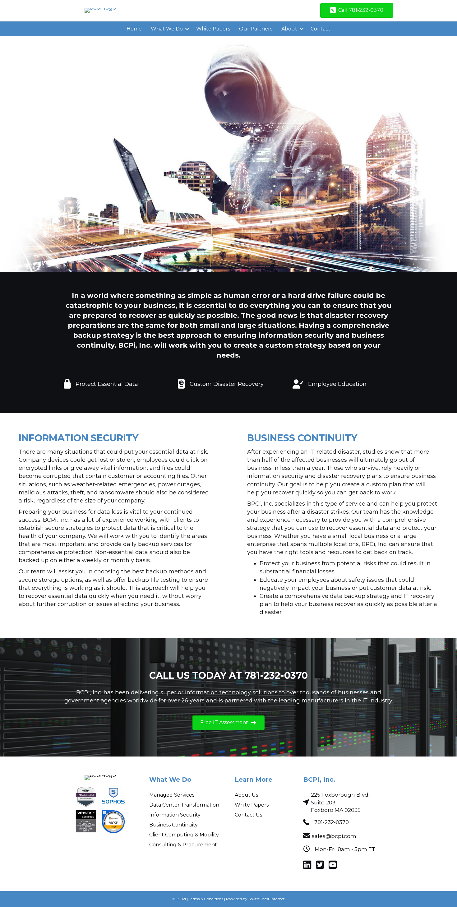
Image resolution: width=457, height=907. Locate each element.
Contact (320, 29)
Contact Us (248, 815)
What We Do (167, 29)
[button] (187, 29)
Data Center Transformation (184, 805)
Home (134, 29)
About (289, 29)
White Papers (213, 29)
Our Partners (255, 29)
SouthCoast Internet (266, 898)
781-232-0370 (331, 822)
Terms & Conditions (206, 898)
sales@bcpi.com (334, 836)
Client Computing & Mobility (184, 835)
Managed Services (171, 795)
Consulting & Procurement (183, 845)
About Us (246, 795)
